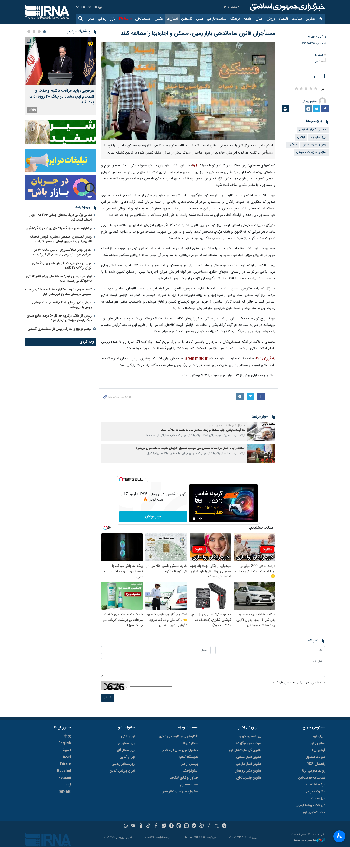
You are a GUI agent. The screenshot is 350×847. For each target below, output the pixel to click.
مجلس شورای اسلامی (312, 129)
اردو (68, 785)
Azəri (67, 757)
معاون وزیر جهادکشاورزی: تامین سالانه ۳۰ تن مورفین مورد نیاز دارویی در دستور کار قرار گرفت (62, 252)
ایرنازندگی (128, 736)
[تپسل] (121, 479)
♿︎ (339, 836)
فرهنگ (235, 19)
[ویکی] (133, 826)
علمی (199, 19)
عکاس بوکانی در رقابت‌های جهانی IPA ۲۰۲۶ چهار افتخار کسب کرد (61, 217)
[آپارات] (201, 826)
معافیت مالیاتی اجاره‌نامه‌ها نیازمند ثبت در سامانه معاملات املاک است (203, 430)
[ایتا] (179, 826)
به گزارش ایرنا (265, 358)
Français (63, 791)
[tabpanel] (60, 76)
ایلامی (301, 137)
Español (64, 771)
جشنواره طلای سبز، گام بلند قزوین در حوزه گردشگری (59, 228)
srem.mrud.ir (196, 358)
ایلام (317, 61)
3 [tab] (34, 31)
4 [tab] (28, 31)
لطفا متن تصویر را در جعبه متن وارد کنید (299, 683)
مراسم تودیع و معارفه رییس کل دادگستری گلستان (59, 329)
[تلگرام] (224, 826)
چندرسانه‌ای (143, 19)
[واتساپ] (126, 826)
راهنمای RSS (315, 764)
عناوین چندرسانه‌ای (248, 778)
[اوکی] (141, 826)
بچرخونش (153, 516)
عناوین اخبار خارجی (248, 764)
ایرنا (287, 7)
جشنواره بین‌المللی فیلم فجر (180, 750)
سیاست (297, 19)
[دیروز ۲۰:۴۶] (60, 61)
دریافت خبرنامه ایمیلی (310, 805)
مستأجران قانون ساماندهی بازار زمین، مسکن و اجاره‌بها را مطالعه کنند (197, 33)
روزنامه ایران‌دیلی (123, 764)
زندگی (102, 19)
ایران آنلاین (127, 757)
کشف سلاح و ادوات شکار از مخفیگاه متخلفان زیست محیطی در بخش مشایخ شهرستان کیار (58, 292)
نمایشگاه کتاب (188, 757)
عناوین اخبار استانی (248, 757)
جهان (259, 19)
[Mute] (201, 518)
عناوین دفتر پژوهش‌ (248, 771)
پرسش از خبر (189, 764)
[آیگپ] (186, 826)
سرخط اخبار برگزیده (248, 743)
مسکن (293, 144)
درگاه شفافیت (315, 785)
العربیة (67, 750)
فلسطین (186, 19)
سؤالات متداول (315, 757)
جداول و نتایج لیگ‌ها (184, 778)
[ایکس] (217, 826)
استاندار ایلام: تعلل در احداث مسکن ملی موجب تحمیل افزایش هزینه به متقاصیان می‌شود (190, 448)
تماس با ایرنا (317, 743)
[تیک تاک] (148, 826)
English (64, 743)
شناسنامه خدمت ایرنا (311, 778)
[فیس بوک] (156, 826)
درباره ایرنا (318, 736)
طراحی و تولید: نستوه (305, 840)
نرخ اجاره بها (318, 137)
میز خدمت (318, 798)
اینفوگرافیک (190, 771)
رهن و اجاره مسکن (314, 144)
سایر (91, 19)
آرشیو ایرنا (318, 750)
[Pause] (194, 518)
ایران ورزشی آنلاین (122, 771)
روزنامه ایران (126, 743)
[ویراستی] (163, 826)
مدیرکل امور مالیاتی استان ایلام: (227, 425)
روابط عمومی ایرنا (313, 771)
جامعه (248, 19)
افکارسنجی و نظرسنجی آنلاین (178, 736)
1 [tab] (44, 31)
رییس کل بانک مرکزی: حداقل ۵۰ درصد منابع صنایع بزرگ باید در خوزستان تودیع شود (59, 318)
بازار (112, 19)
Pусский (64, 778)
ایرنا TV (123, 19)
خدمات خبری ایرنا (313, 812)
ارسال (107, 697)
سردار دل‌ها (190, 743)
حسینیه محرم (189, 785)
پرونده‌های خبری (250, 736)
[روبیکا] (209, 826)
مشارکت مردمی (314, 791)
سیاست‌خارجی (216, 19)
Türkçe (65, 764)
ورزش (271, 19)
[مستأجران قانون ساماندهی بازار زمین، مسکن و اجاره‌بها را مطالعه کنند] (188, 91)
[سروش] (171, 826)
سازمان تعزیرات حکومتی (311, 152)
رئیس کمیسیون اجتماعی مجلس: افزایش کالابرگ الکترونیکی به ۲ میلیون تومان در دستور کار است (61, 239)
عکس (159, 19)
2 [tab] (39, 31)
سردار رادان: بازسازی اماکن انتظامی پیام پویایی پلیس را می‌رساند (62, 305)
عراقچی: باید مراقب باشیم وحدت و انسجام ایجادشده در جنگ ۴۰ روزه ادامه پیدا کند (61, 96)
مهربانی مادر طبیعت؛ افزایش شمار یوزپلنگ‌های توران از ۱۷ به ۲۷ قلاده (62, 265)
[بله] (194, 826)
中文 (67, 736)
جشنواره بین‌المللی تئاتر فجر (180, 791)
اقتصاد (283, 19)
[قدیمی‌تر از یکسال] (261, 431)
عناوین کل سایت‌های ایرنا (244, 750)
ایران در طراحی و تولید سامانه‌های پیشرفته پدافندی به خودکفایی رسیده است (59, 279)
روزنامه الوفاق (125, 750)
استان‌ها (172, 19)
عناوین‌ (310, 19)
